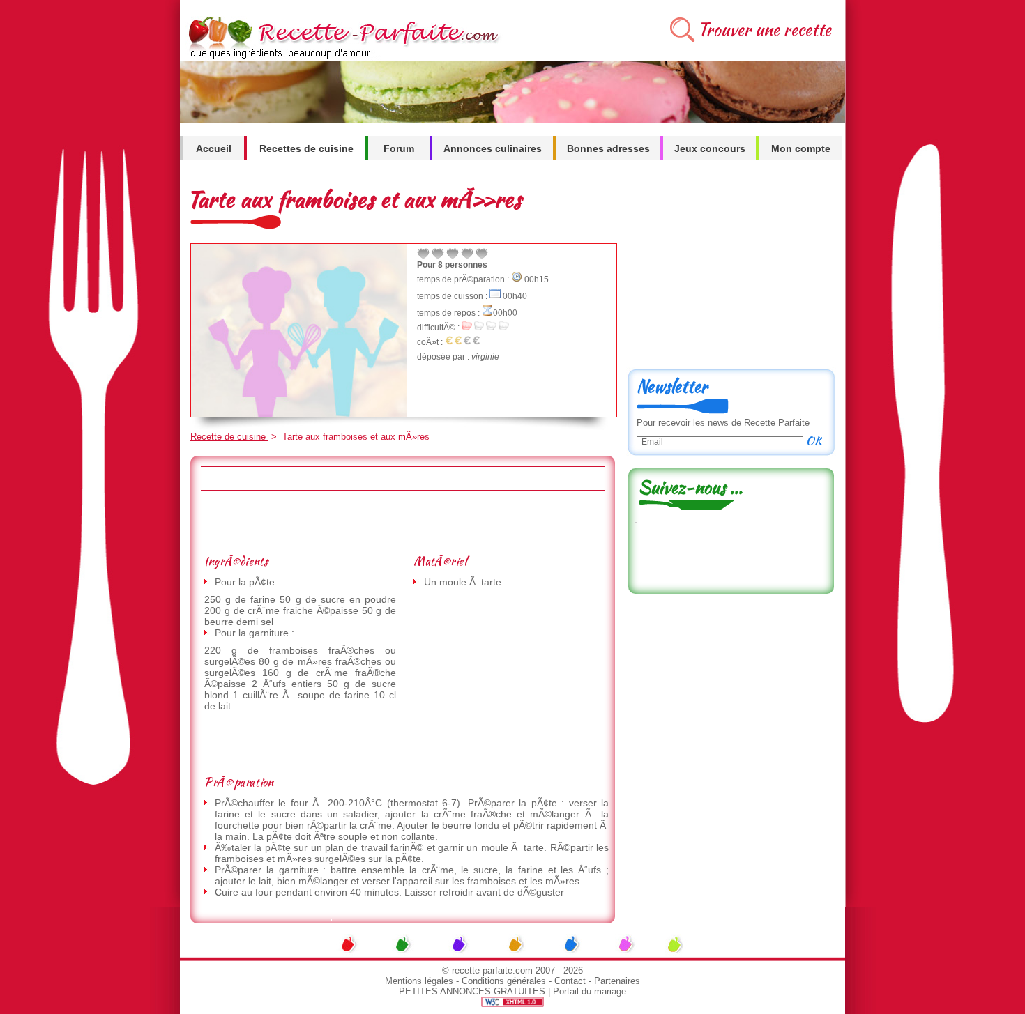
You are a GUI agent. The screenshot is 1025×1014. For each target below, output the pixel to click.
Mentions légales (419, 981)
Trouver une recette (764, 29)
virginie (485, 357)
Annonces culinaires (492, 148)
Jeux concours (709, 148)
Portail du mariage (589, 991)
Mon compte (800, 148)
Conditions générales (504, 981)
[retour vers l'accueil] (341, 57)
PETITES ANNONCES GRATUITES (472, 991)
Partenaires (617, 981)
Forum (399, 148)
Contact (570, 981)
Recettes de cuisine (306, 148)
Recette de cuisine (229, 436)
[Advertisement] (402, 522)
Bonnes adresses (608, 148)
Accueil (213, 148)
